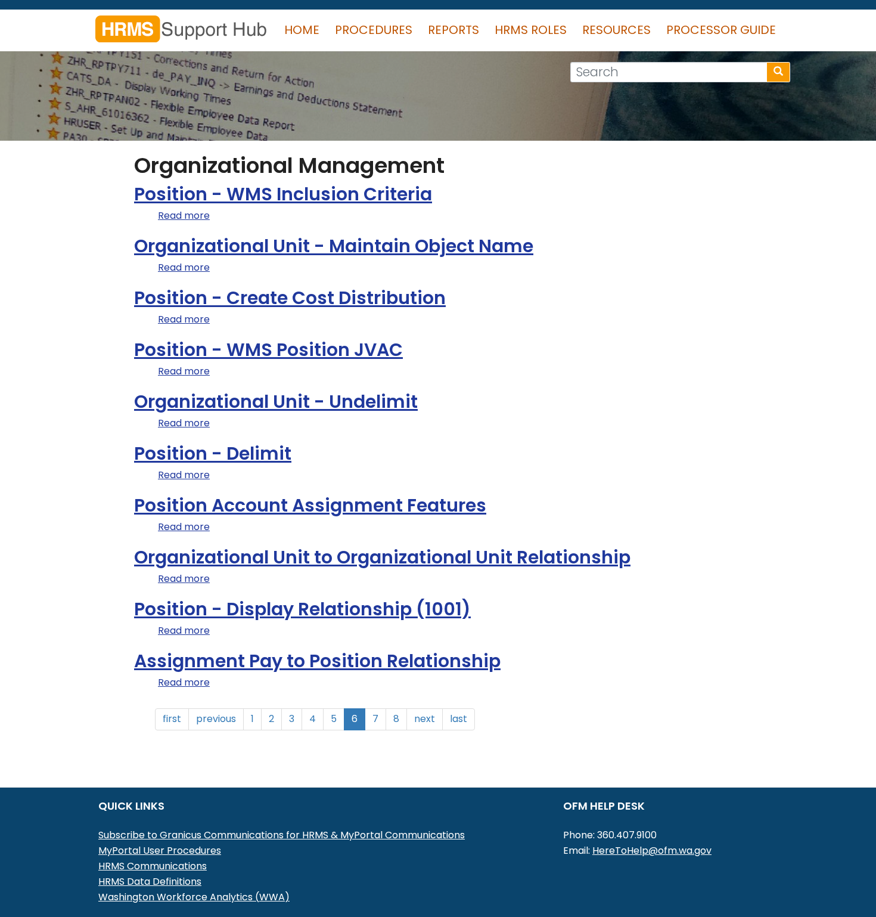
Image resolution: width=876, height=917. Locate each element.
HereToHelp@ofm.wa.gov (652, 850)
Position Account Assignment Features (310, 505)
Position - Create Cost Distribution (290, 298)
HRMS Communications (152, 866)
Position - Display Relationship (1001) (302, 609)
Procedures (373, 30)
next (424, 719)
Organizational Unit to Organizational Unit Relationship (382, 557)
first (172, 719)
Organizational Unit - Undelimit (276, 401)
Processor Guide (721, 30)
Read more (184, 215)
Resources (616, 30)
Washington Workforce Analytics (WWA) (194, 897)
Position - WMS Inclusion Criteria (283, 194)
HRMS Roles (531, 30)
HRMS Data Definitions (149, 881)
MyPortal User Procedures (159, 850)
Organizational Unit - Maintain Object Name (333, 246)
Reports (453, 30)
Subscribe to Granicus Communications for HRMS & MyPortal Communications (281, 835)
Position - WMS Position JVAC (268, 350)
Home (301, 30)
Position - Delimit (212, 453)
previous (216, 719)
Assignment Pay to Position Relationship (317, 661)
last (458, 719)
